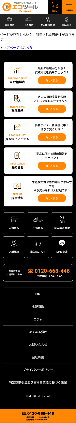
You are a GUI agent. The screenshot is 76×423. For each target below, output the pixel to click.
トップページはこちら (16, 47)
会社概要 (38, 357)
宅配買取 (38, 306)
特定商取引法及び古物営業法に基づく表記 (38, 382)
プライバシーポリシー (38, 369)
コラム (38, 319)
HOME (38, 294)
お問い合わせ (38, 344)
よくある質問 (38, 332)
